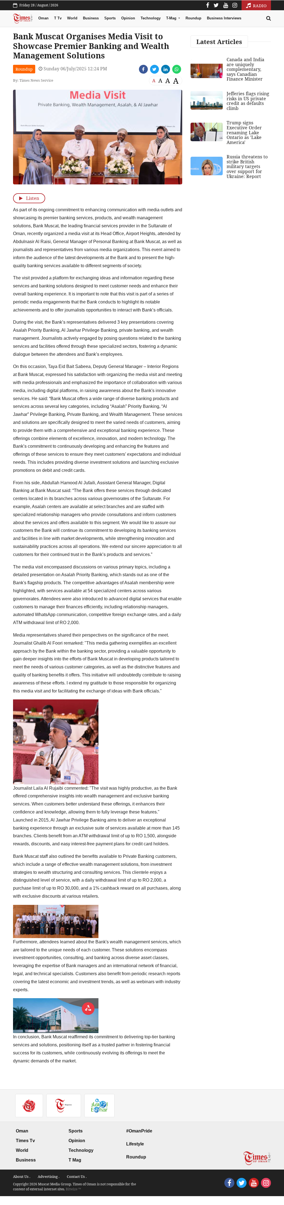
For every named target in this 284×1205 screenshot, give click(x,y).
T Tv (58, 18)
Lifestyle (135, 1144)
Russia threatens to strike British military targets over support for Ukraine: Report (247, 166)
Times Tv (25, 1140)
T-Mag (172, 18)
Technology (151, 18)
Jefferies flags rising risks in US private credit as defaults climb (248, 101)
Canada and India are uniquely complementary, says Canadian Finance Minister (245, 69)
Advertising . (48, 1176)
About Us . (21, 1176)
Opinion (128, 18)
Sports (110, 18)
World (72, 18)
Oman (43, 18)
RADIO (259, 5)
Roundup (193, 18)
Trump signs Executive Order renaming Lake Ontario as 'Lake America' (244, 132)
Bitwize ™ (73, 1189)
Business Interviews (224, 18)
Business (91, 18)
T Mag (75, 1160)
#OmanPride (139, 1131)
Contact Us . (77, 1176)
